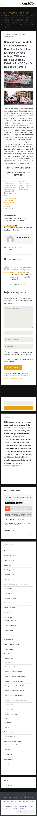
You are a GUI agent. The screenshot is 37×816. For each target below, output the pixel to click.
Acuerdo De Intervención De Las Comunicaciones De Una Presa (15, 219)
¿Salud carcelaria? (10, 625)
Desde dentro (8, 589)
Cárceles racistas (9, 574)
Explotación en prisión (10, 598)
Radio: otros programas (11, 732)
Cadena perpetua (9, 560)
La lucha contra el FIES (11, 745)
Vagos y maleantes (9, 764)
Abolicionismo (8, 551)
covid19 (6, 579)
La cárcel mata (8, 617)
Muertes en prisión (10, 620)
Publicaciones (8, 719)
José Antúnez (9, 709)
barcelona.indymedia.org (19, 125)
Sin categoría (8, 754)
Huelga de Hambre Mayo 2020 (14, 681)
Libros (7, 727)
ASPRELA (8, 662)
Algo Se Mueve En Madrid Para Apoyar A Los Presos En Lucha (18, 229)
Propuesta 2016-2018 (11, 714)
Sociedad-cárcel (9, 759)
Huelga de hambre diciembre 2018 (15, 676)
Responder (23, 284)
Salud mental (8, 749)
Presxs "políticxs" (9, 654)
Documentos (8, 593)
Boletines (8, 722)
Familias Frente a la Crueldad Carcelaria (15, 603)
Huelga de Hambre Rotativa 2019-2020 (16, 695)
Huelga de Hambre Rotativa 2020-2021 (16, 700)
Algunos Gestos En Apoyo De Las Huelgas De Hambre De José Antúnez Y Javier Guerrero (10, 185)
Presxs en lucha (16, 13)
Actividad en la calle (15, 247)
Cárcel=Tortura (8, 565)
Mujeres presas (8, 639)
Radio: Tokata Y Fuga (10, 736)
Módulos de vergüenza (10, 635)
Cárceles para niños (9, 570)
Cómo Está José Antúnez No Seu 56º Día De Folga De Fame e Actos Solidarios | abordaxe (18, 270)
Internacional (7, 612)
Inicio (4, 13)
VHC (5, 768)
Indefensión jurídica (9, 607)
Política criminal (8, 649)
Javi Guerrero (9, 705)
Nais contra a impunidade (11, 644)
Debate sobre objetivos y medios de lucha (16, 584)
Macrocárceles (8, 630)
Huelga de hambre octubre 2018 (14, 690)
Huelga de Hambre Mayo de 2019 (14, 686)
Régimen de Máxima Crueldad (12, 741)
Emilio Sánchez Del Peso (12, 667)
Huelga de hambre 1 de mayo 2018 (15, 671)
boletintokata (8, 37)
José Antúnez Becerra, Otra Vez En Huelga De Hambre (25, 183)
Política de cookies (20, 808)
